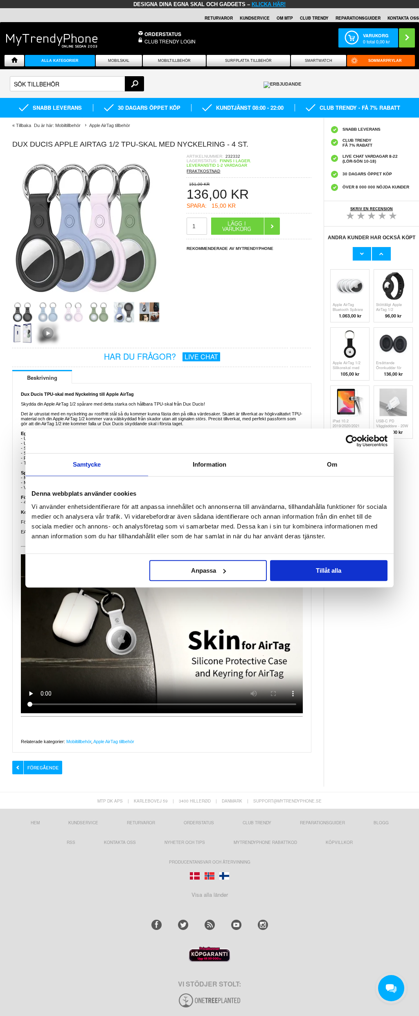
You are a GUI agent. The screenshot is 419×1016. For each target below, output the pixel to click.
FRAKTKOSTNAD (203, 171)
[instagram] (263, 925)
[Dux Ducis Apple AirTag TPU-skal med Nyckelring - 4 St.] (86, 299)
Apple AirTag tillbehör (113, 741)
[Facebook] (156, 925)
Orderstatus (199, 823)
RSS (71, 842)
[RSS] (210, 925)
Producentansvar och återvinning (209, 862)
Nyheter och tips (184, 842)
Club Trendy (314, 18)
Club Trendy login (170, 41)
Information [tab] (209, 464)
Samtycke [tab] (87, 464)
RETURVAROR (219, 18)
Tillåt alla (328, 570)
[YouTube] (236, 925)
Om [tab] (332, 464)
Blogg (381, 823)
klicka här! (269, 4)
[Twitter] (183, 925)
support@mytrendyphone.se (287, 801)
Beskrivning (42, 377)
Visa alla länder (209, 894)
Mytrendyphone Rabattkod (265, 842)
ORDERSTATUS (162, 34)
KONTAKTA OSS (403, 18)
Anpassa (203, 570)
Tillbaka (23, 125)
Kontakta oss (120, 842)
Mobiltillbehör (174, 61)
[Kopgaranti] (209, 960)
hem (35, 823)
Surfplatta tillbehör (248, 61)
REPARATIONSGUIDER (358, 18)
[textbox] (77, 83)
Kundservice (83, 823)
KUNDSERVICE (255, 18)
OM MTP (285, 18)
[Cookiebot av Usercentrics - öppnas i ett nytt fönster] (351, 441)
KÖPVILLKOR (339, 842)
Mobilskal (118, 61)
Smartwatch (318, 61)
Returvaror (141, 823)
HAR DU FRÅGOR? (161, 356)
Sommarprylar (385, 61)
